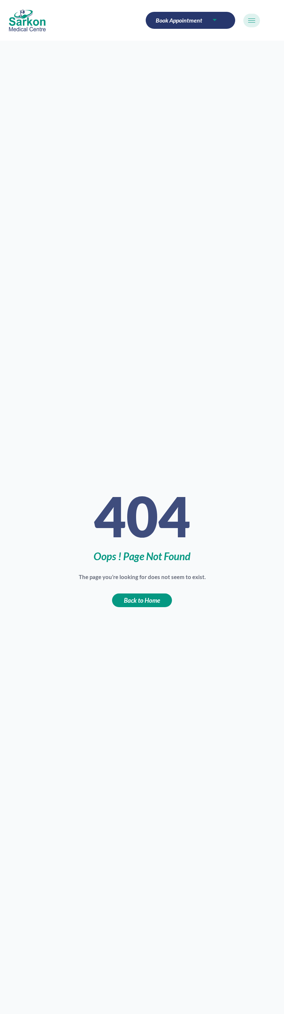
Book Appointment (179, 20)
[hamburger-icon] (251, 20)
